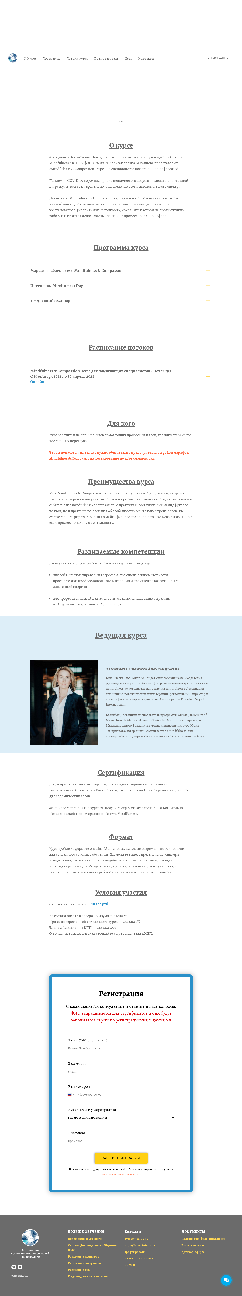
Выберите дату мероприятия (92, 1109)
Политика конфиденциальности (121, 1174)
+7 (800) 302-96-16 (136, 1239)
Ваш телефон (79, 1086)
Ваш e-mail (77, 1063)
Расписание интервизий (84, 1263)
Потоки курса (77, 58)
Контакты (146, 58)
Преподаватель (106, 58)
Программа (51, 58)
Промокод (76, 1132)
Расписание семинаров (83, 1256)
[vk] (13, 1267)
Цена (128, 58)
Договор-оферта (193, 1252)
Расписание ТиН (79, 1270)
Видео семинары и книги (85, 1239)
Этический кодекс (194, 1245)
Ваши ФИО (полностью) (87, 1040)
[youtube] (20, 1267)
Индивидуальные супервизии (88, 1276)
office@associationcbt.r (140, 1245)
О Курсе (30, 58)
